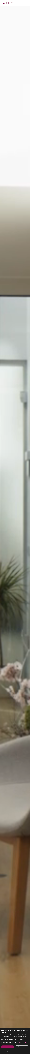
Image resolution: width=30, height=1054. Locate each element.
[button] (15, 1051)
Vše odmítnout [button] (22, 1047)
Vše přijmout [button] (7, 1047)
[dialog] (15, 1041)
